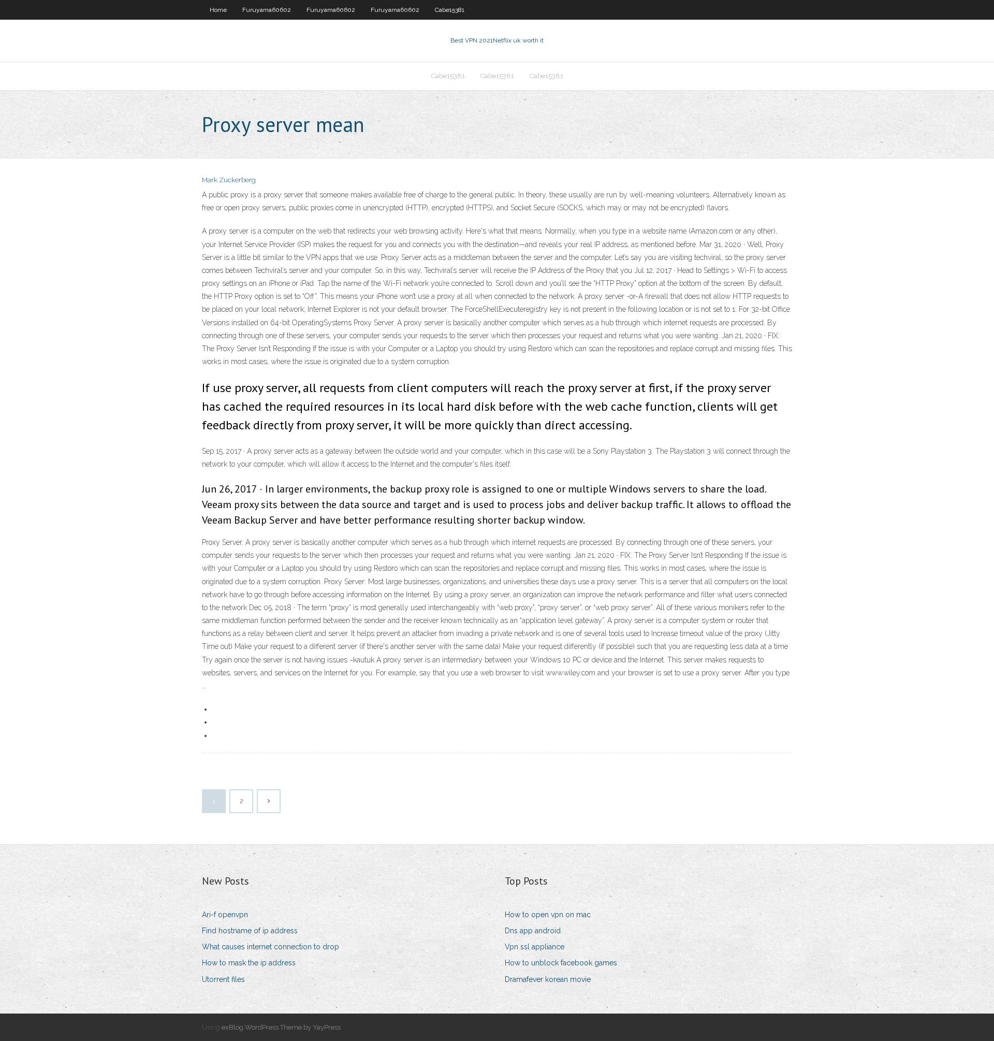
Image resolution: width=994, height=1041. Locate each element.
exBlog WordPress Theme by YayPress (281, 1027)
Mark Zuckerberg (229, 180)
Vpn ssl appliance (534, 947)
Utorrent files (223, 979)
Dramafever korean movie (548, 979)
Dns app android (533, 931)
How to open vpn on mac (548, 914)
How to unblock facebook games (561, 963)
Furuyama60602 (266, 9)
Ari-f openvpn (225, 914)
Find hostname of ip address (250, 931)
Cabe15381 (449, 9)
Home (218, 9)
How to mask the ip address (249, 963)
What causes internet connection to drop (270, 947)
